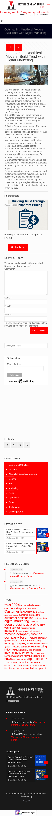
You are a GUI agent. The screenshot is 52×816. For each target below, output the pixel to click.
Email (7, 306)
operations (35, 659)
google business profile (21, 624)
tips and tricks (15, 668)
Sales (11, 502)
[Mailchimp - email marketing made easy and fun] (21, 383)
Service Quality (24, 665)
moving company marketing (26, 640)
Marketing (13, 488)
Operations (14, 498)
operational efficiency (20, 659)
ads (22, 605)
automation (38, 606)
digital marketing (16, 621)
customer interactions (29, 615)
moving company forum (23, 635)
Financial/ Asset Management (23, 474)
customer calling (12, 608)
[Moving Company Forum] (25, 5)
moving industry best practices (27, 650)
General (12, 479)
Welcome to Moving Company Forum (27, 588)
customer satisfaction (18, 618)
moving (20, 631)
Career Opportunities (19, 465)
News (11, 493)
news (8, 659)
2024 (15, 605)
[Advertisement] (24, 412)
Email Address (16, 364)
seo (15, 665)
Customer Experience (20, 611)
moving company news (19, 643)
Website (8, 314)
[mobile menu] (48, 5)
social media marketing (38, 665)
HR (10, 484)
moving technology (34, 655)
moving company (17, 634)
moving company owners (25, 646)
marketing (10, 630)
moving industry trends (18, 652)
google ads (34, 622)
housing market (28, 628)
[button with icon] (7, 445)
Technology (14, 507)
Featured (13, 469)
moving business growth (31, 631)
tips (6, 668)
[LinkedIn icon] (29, 800)
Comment (9, 269)
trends (24, 668)
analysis (29, 605)
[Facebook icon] (23, 800)
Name (7, 298)
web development (36, 668)
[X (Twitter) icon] (26, 800)
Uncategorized (16, 512)
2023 (7, 605)
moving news (39, 653)
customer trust (40, 618)
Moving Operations (13, 656)
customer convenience (28, 608)
